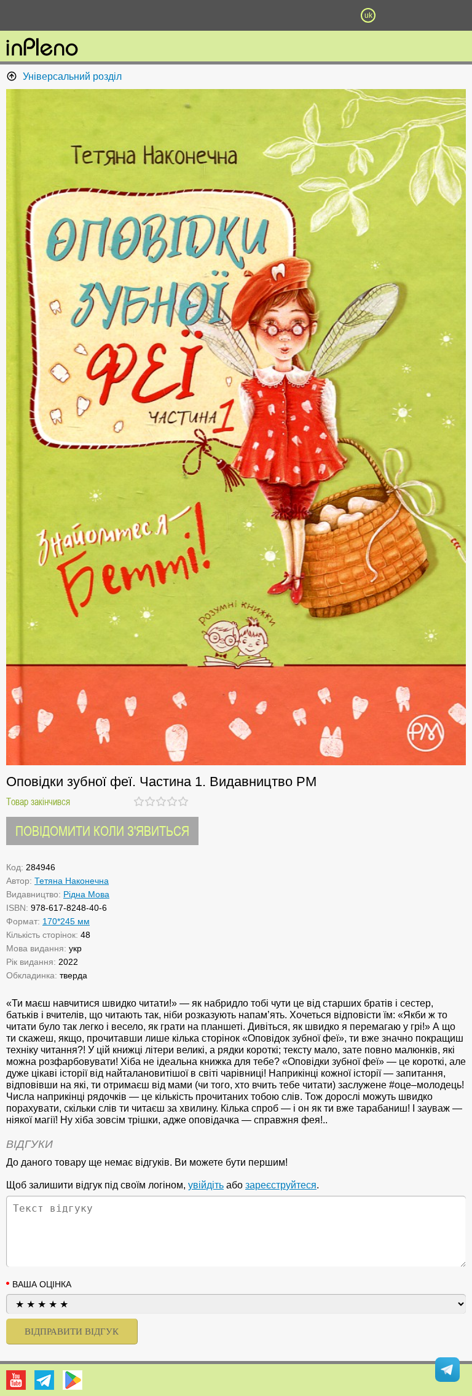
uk (368, 15)
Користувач (236, 15)
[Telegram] (44, 1380)
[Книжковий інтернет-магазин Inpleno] (42, 47)
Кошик (301, 15)
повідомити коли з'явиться (102, 830)
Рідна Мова (86, 894)
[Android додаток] (72, 1380)
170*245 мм (66, 921)
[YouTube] (16, 1380)
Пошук (169, 15)
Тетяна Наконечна (71, 881)
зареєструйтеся (281, 1185)
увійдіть (206, 1185)
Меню (103, 15)
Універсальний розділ (72, 76)
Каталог (35, 15)
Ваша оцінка (41, 1284)
